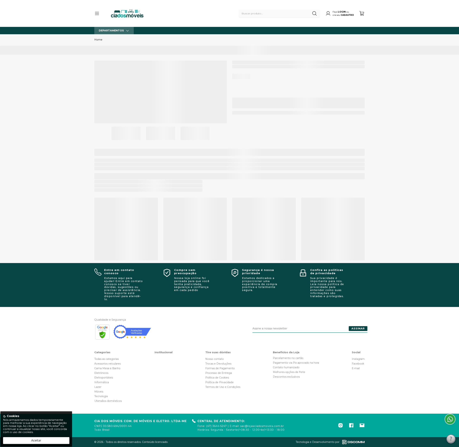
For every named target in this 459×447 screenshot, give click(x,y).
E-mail (356, 368)
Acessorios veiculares (107, 363)
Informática (101, 382)
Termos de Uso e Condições (222, 387)
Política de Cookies (217, 377)
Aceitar (36, 440)
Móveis (98, 391)
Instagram (358, 359)
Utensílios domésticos (108, 401)
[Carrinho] (362, 13)
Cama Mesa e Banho (107, 368)
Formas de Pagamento (220, 368)
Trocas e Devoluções (218, 363)
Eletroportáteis (103, 377)
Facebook (358, 363)
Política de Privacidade (219, 382)
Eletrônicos (101, 373)
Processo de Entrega (218, 373)
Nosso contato (214, 359)
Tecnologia (101, 396)
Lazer (97, 387)
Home (98, 39)
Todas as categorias (106, 359)
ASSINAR (358, 328)
